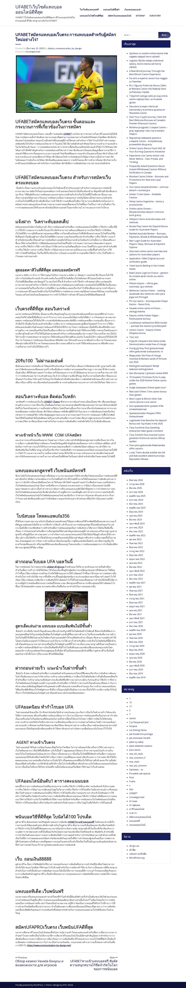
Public (132, 781)
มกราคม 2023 (136, 527)
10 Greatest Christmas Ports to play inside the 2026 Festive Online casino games (148, 380)
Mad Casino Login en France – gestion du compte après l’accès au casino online (148, 276)
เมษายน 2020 (135, 657)
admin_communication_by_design (65, 48)
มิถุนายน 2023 (136, 511)
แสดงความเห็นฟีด (137, 853)
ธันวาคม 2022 (136, 531)
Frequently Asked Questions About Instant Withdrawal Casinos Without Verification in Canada (147, 169)
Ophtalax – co (136, 769)
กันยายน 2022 (136, 543)
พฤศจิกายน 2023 (137, 507)
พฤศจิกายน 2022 (137, 535)
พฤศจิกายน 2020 (137, 630)
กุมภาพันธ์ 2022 (137, 570)
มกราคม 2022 (136, 574)
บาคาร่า (133, 812)
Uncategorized (32, 51)
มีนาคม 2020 (135, 661)
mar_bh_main (136, 753)
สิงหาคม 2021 (136, 594)
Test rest (133, 337)
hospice (133, 726)
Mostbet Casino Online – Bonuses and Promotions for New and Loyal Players (148, 180)
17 (130, 706)
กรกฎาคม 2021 (136, 598)
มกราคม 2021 (136, 622)
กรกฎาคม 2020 (136, 645)
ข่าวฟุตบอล (134, 805)
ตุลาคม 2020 (135, 634)
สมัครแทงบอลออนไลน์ (140, 816)
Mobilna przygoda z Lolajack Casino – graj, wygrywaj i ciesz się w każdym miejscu (148, 130)
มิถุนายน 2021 (136, 602)
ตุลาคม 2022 (135, 539)
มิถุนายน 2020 (136, 649)
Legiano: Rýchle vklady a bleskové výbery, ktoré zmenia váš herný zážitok (146, 64)
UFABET (133, 793)
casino (132, 718)
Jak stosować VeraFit (139, 738)
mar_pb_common (138, 765)
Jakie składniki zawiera (140, 745)
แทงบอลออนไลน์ (137, 824)
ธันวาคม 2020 (136, 626)
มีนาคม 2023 (135, 519)
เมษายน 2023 (135, 515)
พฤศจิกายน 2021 (137, 582)
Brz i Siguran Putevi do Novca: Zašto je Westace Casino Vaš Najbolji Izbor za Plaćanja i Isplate (147, 88)
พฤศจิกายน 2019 (137, 677)
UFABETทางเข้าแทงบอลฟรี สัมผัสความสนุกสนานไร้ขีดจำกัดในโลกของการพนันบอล (94, 965)
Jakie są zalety (136, 741)
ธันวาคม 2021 (136, 578)
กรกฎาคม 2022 (136, 551)
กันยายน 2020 (136, 637)
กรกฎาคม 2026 (136, 484)
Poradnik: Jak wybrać (139, 773)
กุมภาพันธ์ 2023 (137, 523)
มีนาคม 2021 (135, 614)
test (131, 789)
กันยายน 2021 (136, 590)
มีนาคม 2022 (135, 566)
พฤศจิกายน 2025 (137, 495)
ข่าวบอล (133, 801)
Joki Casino (135, 749)
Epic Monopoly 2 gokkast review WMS (148, 373)
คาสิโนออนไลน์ (136, 809)
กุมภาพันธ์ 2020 (137, 665)
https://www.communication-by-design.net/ (49, 945)
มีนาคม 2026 (135, 488)
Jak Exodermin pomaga (141, 734)
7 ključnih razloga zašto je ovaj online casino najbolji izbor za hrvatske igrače (148, 99)
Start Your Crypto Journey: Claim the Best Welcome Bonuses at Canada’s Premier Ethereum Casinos (147, 120)
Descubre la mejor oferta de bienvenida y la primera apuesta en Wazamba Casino (147, 109)
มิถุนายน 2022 (136, 555)
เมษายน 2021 (135, 610)
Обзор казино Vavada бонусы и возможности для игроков (39, 963)
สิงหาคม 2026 (136, 480)
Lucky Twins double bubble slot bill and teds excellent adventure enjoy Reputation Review (147, 456)
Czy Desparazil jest (138, 722)
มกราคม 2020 (136, 669)
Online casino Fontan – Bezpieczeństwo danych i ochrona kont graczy (146, 212)
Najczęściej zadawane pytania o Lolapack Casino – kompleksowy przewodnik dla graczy (145, 141)
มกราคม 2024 (136, 499)
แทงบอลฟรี (134, 820)
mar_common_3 (137, 757)
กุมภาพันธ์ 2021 (137, 618)
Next (112, 957)
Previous (22, 957)
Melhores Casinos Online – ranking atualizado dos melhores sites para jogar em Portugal (147, 294)
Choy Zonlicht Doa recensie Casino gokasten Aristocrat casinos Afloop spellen (147, 438)
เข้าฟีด (132, 849)
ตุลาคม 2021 (135, 586)
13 (130, 702)
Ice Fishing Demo (138, 730)
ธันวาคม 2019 (136, 673)
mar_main (134, 761)
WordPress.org (137, 857)
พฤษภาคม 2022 (137, 559)
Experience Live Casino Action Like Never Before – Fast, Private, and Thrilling (146, 159)
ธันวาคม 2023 (136, 503)
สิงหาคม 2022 (136, 547)
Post (131, 777)
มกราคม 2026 (136, 491)
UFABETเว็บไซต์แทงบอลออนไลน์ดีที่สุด (38, 9)
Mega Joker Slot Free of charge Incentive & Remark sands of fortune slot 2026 (148, 358)
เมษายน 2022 (135, 562)
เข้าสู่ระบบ (134, 845)
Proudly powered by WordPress (29, 985)
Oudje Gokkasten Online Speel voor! (147, 387)
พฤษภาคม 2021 (137, 606)
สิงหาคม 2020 (136, 641)
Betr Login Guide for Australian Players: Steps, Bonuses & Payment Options (147, 244)
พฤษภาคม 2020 (137, 653)
